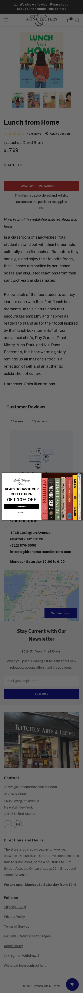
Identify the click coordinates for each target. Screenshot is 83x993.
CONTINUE (22, 506)
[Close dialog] (79, 475)
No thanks (21, 512)
